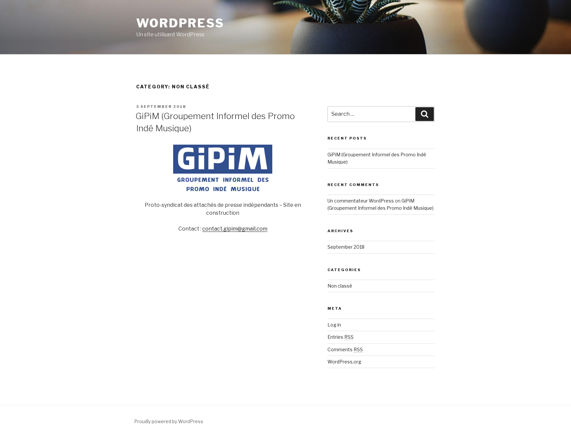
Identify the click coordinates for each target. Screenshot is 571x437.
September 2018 (345, 247)
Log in (334, 325)
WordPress (180, 23)
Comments (345, 349)
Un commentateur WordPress (360, 200)
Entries (340, 337)
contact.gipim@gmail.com (234, 229)
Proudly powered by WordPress (168, 421)
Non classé (339, 286)
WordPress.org (344, 361)
